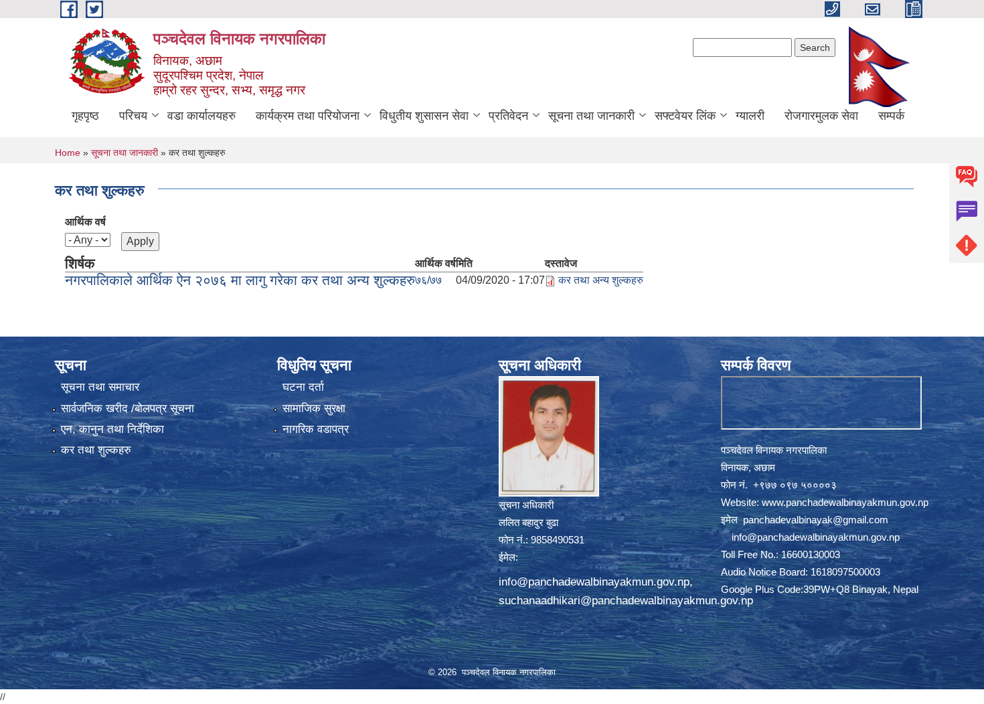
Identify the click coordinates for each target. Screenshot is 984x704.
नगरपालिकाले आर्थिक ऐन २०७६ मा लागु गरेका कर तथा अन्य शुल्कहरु (240, 280)
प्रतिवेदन (508, 115)
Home (67, 152)
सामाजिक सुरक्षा (313, 408)
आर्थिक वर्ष (85, 222)
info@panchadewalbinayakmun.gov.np (594, 582)
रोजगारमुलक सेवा (821, 115)
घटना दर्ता (303, 387)
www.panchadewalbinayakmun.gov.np (845, 502)
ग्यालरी (750, 115)
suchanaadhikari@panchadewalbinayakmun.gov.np (626, 600)
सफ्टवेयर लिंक (685, 115)
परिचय (133, 115)
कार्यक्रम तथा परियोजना (307, 115)
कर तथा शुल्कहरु (96, 450)
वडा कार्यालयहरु (201, 115)
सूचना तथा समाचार (100, 387)
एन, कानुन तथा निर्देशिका (112, 429)
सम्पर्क (891, 115)
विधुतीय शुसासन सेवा (424, 115)
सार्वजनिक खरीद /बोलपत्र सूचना (127, 408)
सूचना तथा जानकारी (591, 115)
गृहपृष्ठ (85, 115)
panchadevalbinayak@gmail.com (815, 519)
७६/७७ (428, 280)
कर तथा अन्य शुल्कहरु (600, 280)
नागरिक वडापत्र (315, 429)
